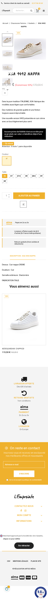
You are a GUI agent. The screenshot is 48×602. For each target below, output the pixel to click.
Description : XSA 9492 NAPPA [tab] (22, 256)
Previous (7, 31)
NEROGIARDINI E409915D (13, 348)
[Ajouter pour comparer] (23, 204)
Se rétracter (24, 545)
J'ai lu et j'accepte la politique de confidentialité (25, 480)
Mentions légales (20, 561)
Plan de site (36, 561)
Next (7, 89)
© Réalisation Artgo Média (24, 569)
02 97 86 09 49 (37, 3)
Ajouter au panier (29, 195)
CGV (8, 561)
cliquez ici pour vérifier (11, 539)
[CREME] (7, 161)
